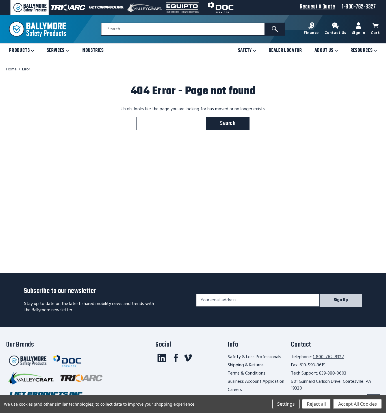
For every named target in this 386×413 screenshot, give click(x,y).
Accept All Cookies (357, 404)
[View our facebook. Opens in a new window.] (176, 358)
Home (11, 69)
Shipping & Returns (246, 365)
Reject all (316, 404)
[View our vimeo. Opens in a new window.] (188, 358)
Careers (235, 389)
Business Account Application (256, 381)
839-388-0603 (332, 373)
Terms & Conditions (246, 373)
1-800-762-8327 (328, 357)
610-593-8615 (313, 365)
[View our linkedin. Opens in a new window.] (161, 358)
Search (113, 29)
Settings (286, 404)
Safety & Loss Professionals (254, 357)
